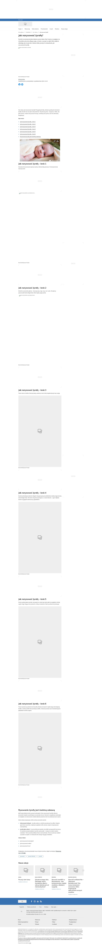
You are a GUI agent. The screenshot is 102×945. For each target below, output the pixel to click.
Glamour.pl (37, 919)
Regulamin (21, 907)
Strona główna (21, 32)
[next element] (83, 881)
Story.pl (70, 924)
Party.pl (36, 922)
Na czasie (20, 20)
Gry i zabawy (35, 32)
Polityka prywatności (31, 907)
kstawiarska (21, 79)
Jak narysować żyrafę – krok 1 (28, 121)
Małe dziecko (38, 877)
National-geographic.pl (23, 922)
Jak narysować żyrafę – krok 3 (28, 126)
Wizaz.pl (37, 924)
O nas (40, 907)
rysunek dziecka (31, 856)
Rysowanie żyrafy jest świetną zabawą (30, 136)
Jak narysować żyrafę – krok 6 (28, 134)
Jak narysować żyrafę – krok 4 (28, 129)
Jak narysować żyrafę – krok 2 (28, 124)
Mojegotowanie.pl (73, 919)
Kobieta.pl (54, 919)
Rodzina (54, 877)
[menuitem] (20, 29)
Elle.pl (19, 919)
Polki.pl (53, 922)
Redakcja (46, 907)
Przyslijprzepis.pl (72, 922)
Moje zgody (53, 907)
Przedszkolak (28, 32)
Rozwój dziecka (72, 877)
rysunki (40, 856)
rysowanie (22, 856)
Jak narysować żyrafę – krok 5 (28, 131)
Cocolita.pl (54, 924)
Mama (19, 877)
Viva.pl (19, 924)
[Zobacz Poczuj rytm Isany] (26, 870)
